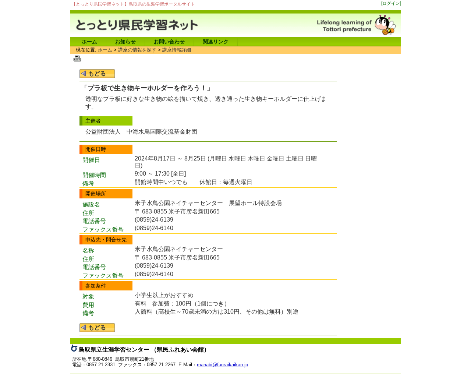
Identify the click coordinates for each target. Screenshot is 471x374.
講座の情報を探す (137, 50)
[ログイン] (391, 3)
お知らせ (125, 42)
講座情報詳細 (176, 50)
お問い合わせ (169, 42)
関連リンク (216, 42)
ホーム (89, 42)
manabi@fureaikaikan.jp (222, 364)
